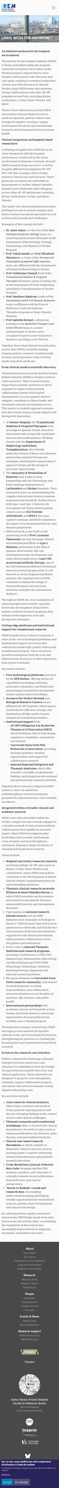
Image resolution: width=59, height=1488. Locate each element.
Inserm (29, 1432)
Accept (7, 1482)
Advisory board (29, 1302)
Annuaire (29, 1310)
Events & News (29, 1316)
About (29, 1248)
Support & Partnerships (29, 1269)
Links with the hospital (29, 1265)
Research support (29, 1331)
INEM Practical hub (29, 1335)
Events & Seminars (29, 1325)
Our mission (29, 1253)
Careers (29, 1361)
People (29, 1293)
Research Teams (29, 1283)
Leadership (29, 1298)
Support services (29, 1306)
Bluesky (27, 1456)
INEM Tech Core (29, 1339)
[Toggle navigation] (53, 7)
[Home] (8, 7)
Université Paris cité (29, 1442)
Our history (29, 1257)
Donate (29, 1351)
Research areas (29, 1279)
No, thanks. (22, 1482)
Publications (29, 1287)
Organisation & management (29, 1261)
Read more (6, 1475)
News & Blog (29, 1321)
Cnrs (29, 1422)
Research (29, 1275)
